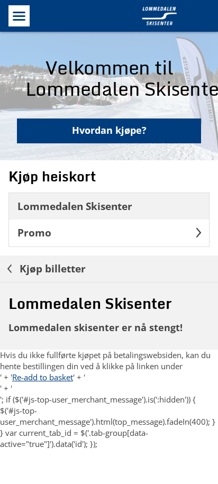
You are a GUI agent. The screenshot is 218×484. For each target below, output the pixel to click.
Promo (34, 232)
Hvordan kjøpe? (109, 130)
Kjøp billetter (51, 268)
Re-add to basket (42, 377)
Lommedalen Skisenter (74, 206)
